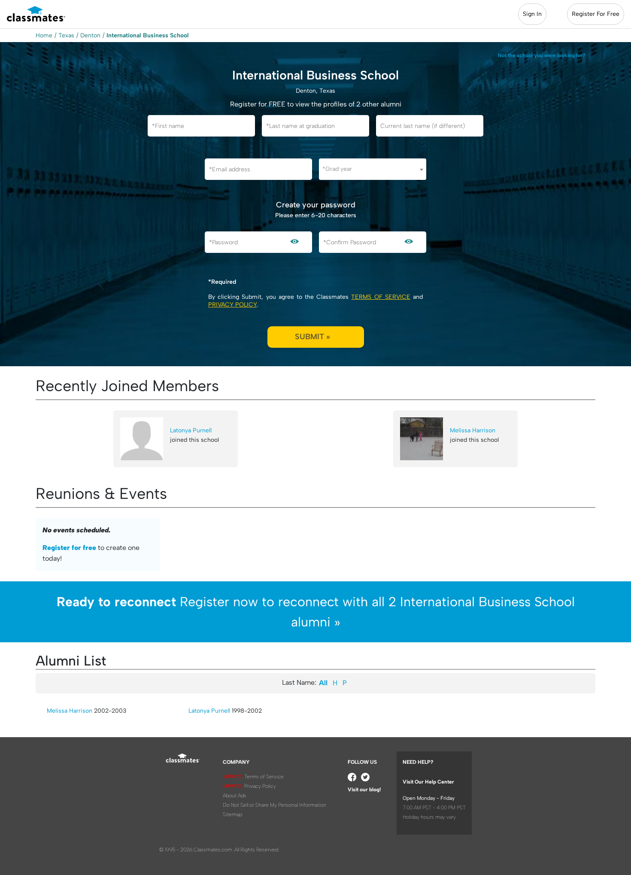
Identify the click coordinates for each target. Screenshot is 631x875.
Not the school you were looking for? (541, 55)
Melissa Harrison (472, 430)
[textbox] (372, 168)
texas (66, 35)
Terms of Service (380, 297)
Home (44, 35)
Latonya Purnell (191, 430)
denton (90, 35)
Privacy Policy (232, 304)
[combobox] (372, 169)
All (323, 683)
